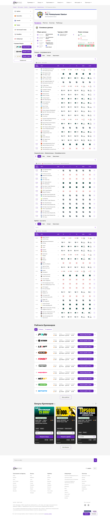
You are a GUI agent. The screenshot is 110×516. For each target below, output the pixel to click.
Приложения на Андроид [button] (19, 473)
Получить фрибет (66, 436)
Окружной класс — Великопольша (49, 43)
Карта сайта (67, 494)
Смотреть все (23, 60)
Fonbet (31, 483)
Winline (31, 481)
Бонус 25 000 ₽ (26, 46)
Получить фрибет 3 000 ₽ (85, 346)
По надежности (48, 329)
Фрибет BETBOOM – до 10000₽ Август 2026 (62, 421)
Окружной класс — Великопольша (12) (61, 163)
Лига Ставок (15, 481)
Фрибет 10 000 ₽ (26, 51)
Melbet (31, 489)
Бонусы (41, 428)
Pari (31, 475)
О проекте (67, 496)
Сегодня (49, 55)
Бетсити (14, 485)
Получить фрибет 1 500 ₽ (85, 390)
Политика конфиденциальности (71, 475)
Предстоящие (56, 55)
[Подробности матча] (94, 70)
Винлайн (15, 490)
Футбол (83, 477)
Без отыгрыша (60, 428)
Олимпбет (49, 492)
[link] (63, 70)
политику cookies (48, 513)
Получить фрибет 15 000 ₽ (86, 358)
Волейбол (84, 487)
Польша (48, 40)
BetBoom (32, 477)
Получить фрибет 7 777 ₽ (85, 365)
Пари (14, 475)
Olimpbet (32, 492)
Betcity (31, 487)
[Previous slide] (93, 404)
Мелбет (14, 483)
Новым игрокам (68, 428)
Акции (37, 428)
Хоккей (83, 479)
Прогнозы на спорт (86, 475)
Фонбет (14, 489)
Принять (86, 513)
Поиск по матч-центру (18, 463)
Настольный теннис (86, 485)
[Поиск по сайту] (95, 460)
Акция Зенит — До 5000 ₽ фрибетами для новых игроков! (84, 422)
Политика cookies (68, 477)
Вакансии (67, 486)
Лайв (43, 55)
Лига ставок (50, 490)
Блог (66, 488)
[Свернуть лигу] (94, 66)
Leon (31, 479)
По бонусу (41, 329)
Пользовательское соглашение (71, 479)
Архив (66, 490)
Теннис (83, 483)
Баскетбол (84, 481)
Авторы (66, 498)
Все (39, 55)
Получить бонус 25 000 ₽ (85, 334)
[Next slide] (96, 404)
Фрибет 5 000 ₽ (26, 56)
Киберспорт (84, 489)
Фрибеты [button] (49, 473)
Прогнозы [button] (84, 473)
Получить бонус (44, 436)
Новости (66, 492)
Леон (14, 479)
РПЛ (83, 490)
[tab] (37, 23)
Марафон (15, 487)
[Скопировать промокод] (51, 433)
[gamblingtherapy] (94, 511)
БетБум (14, 477)
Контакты (67, 484)
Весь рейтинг (65, 397)
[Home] (17, 468)
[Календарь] (35, 55)
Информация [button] (68, 473)
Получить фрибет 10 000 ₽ (86, 340)
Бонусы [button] (32, 473)
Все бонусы (66, 447)
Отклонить (94, 513)
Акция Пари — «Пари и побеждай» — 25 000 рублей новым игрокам (41, 422)
